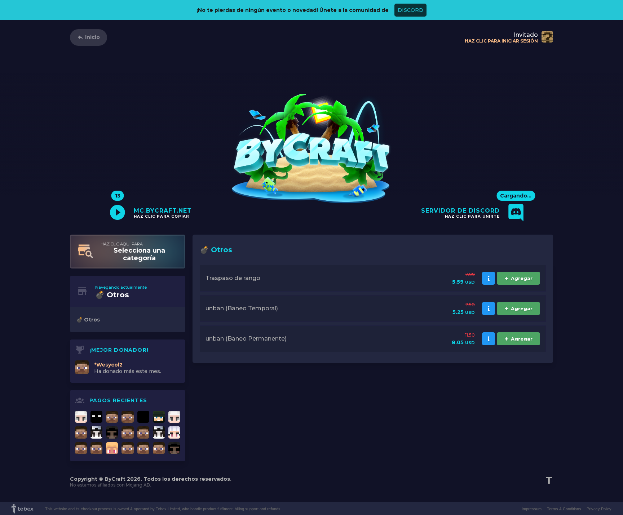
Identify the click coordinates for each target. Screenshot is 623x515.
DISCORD (410, 10)
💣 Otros (88, 319)
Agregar (522, 278)
